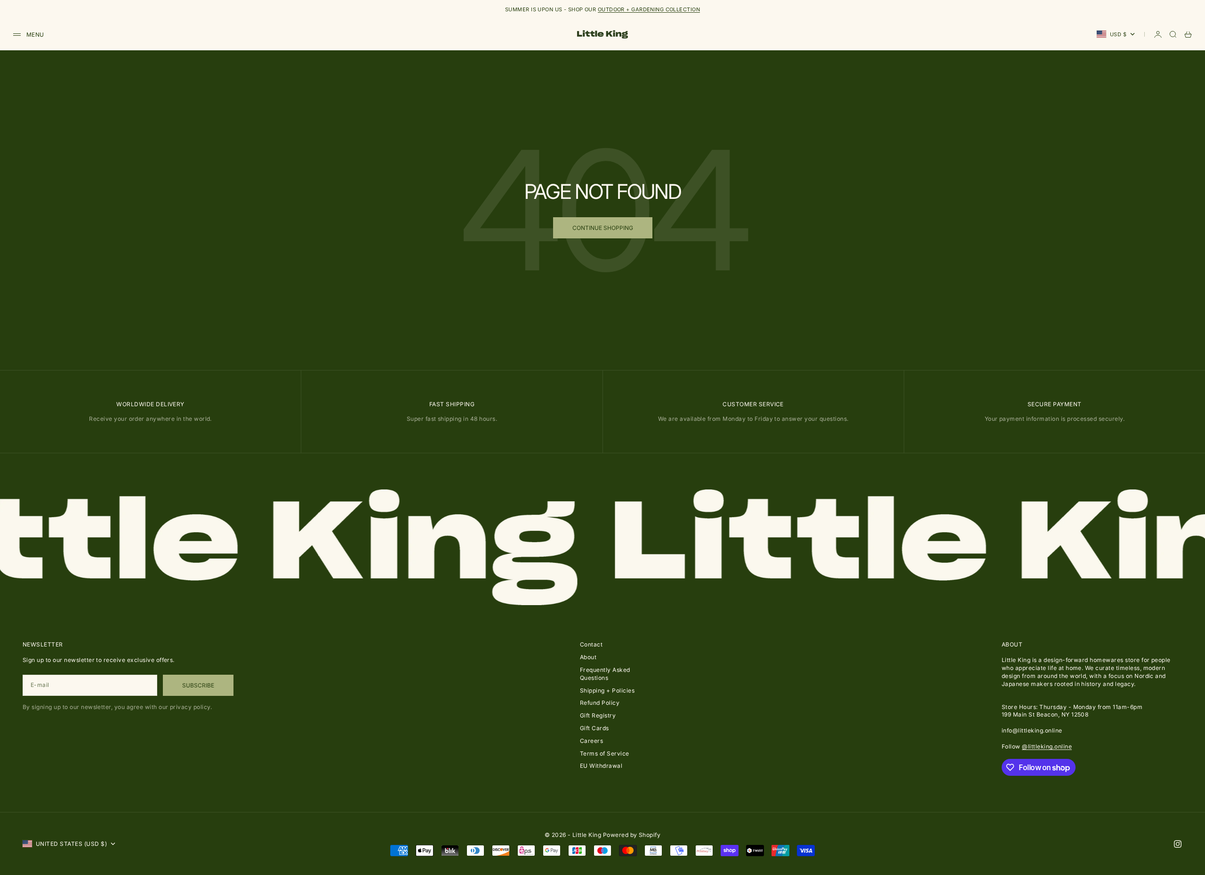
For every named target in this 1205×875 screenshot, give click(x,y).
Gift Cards (594, 728)
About (588, 657)
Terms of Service (604, 753)
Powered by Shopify (632, 834)
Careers (591, 740)
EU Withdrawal (601, 765)
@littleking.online (1047, 746)
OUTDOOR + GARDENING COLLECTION (649, 9)
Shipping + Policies (607, 690)
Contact (591, 644)
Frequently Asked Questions (605, 673)
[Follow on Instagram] (1177, 844)
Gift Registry (598, 715)
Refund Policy (599, 702)
